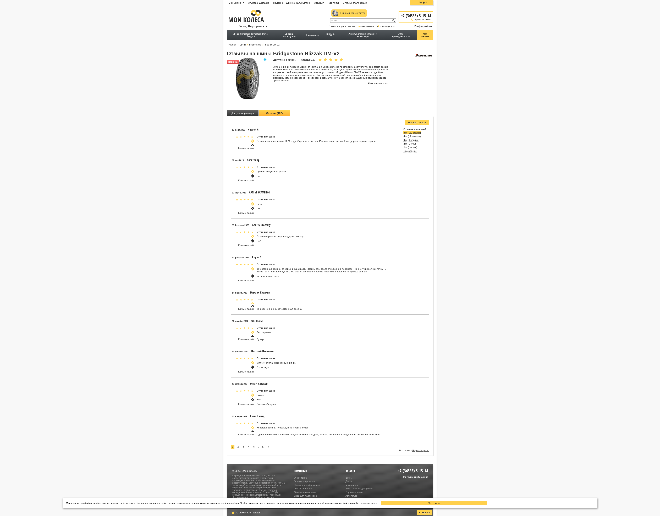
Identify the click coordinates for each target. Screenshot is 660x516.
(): (423, 3)
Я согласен (434, 503)
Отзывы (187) (274, 113)
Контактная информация (415, 477)
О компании (235, 2)
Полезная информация (307, 485)
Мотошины (351, 485)
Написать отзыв (417, 122)
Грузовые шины (354, 492)
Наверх (426, 512)
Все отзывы (410, 151)
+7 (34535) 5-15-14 (416, 15)
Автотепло (351, 495)
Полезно (278, 2)
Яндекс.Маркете (420, 450)
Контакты (333, 2)
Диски (348, 481)
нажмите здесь (369, 503)
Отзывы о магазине (305, 492)
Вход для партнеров (305, 495)
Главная (232, 44)
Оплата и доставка (258, 2)
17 (263, 446)
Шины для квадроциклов (359, 488)
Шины (348, 477)
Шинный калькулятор (298, 2)
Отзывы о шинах (303, 488)
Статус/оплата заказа (355, 2)
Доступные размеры (242, 113)
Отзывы (318, 2)
